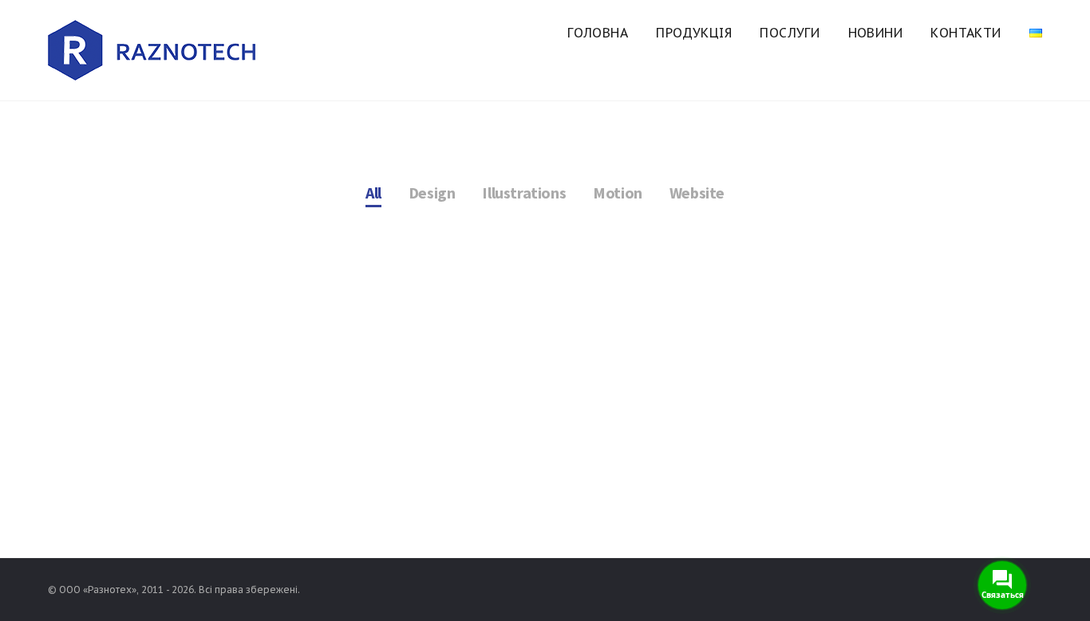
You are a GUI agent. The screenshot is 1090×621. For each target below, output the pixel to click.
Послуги (789, 33)
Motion (617, 192)
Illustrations (524, 192)
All (373, 192)
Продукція (694, 33)
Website (697, 192)
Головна (597, 33)
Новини (875, 33)
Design (432, 192)
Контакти (965, 33)
